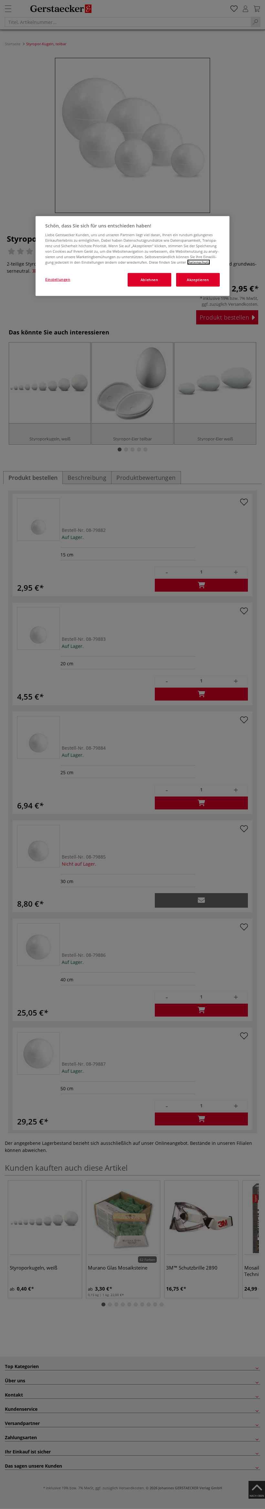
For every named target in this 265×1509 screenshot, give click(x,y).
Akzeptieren (198, 279)
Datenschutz (198, 262)
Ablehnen (149, 279)
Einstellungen (57, 279)
